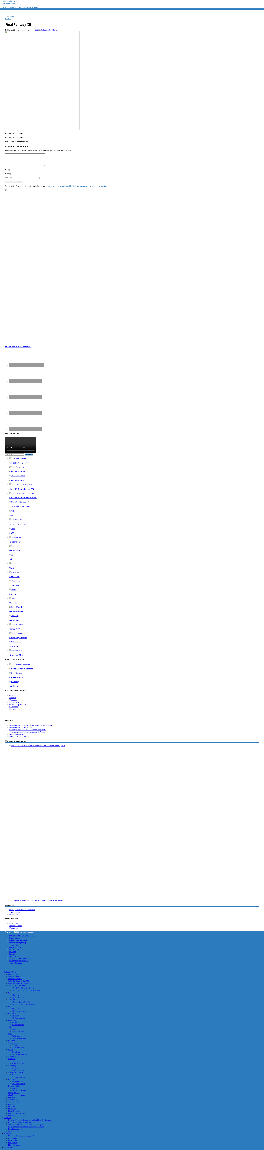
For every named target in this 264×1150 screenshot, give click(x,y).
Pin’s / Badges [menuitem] (13, 1111)
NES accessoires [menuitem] (18, 997)
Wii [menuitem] (9, 1027)
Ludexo (12, 954)
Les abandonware (16, 734)
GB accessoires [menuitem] (18, 1063)
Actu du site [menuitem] (12, 1140)
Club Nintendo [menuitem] (13, 1093)
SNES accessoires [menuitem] (19, 1011)
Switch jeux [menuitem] (16, 1052)
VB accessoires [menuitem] (18, 1047)
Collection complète (18, 462)
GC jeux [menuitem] (15, 1022)
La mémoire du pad (17, 949)
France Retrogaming (17, 942)
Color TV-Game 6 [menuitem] (14, 976)
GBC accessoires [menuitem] (18, 1070)
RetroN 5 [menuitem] (11, 1115)
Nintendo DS (15, 646)
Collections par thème (17, 704)
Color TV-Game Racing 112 (21, 489)
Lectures (12, 698)
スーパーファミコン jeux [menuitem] (21, 1002)
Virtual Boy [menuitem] (12, 1043)
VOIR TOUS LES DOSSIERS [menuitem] (18, 1131)
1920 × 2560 (34, 30)
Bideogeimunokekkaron (18, 961)
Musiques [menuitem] (12, 1109)
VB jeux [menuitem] (15, 1045)
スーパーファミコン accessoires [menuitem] (24, 1004)
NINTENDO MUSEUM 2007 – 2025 (22, 936)
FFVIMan (12, 952)
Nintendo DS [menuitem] (13, 1079)
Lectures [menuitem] (11, 1106)
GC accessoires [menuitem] (18, 1025)
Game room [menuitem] (12, 1099)
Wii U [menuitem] (10, 1034)
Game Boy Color (16, 628)
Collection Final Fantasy (50, 30)
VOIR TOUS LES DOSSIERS (19, 736)
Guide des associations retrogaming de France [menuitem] (26, 1127)
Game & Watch (16, 611)
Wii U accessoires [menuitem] (19, 1038)
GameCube (14, 550)
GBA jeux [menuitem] (15, 1074)
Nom (7, 170)
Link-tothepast (15, 947)
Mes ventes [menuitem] (12, 1143)
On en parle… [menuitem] (13, 1138)
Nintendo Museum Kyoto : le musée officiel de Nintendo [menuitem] (29, 1120)
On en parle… (14, 912)
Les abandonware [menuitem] (15, 1129)
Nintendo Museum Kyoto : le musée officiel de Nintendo (30, 725)
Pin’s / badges (14, 702)
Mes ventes (13, 928)
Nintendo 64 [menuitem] (13, 1013)
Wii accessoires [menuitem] (18, 1031)
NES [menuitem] (9, 993)
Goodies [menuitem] (11, 1104)
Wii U (12, 568)
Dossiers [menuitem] (7, 1118)
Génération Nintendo (18, 940)
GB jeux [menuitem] (15, 1061)
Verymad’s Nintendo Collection (21, 958)
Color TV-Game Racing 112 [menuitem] (18, 981)
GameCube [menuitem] (12, 1020)
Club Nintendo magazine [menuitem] (17, 1095)
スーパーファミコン (18, 524)
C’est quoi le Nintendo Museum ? (22, 910)
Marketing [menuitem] (12, 1097)
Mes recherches (15, 926)
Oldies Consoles (15, 963)
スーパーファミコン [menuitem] (15, 999)
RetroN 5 (12, 709)
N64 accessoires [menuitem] (18, 1018)
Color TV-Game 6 (17, 471)
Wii (10, 559)
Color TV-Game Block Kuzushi (23, 497)
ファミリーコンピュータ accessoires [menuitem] (26, 990)
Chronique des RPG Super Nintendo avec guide (27, 730)
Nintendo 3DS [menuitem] (13, 1086)
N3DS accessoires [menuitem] (19, 1090)
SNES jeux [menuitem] (16, 1009)
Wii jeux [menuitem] (15, 1029)
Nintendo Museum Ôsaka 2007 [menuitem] (20, 1122)
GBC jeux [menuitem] (15, 1068)
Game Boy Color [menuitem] (14, 1065)
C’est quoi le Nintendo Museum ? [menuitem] (21, 1136)
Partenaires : (14, 938)
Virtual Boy (14, 576)
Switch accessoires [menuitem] (19, 1054)
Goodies (12, 695)
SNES (11, 533)
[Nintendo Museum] (11, 1)
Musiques (13, 700)
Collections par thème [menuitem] (16, 1113)
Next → (8, 19)
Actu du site (13, 914)
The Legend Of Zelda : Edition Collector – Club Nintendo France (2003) (36, 900)
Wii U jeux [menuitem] (16, 1036)
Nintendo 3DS (16, 655)
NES (11, 515)
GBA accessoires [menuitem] (18, 1077)
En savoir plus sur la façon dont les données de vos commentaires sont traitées (76, 186)
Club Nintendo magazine (21, 668)
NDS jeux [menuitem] (15, 1081)
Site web (8, 178)
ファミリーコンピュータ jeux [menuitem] (23, 988)
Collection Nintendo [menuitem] (11, 972)
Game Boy (14, 620)
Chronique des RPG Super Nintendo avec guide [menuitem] (26, 1124)
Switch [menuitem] (10, 1050)
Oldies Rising (14, 956)
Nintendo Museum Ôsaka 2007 (21, 727)
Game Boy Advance (18, 637)
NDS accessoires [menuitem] (18, 1084)
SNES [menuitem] (10, 1006)
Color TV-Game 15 (17, 480)
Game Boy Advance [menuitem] (15, 1072)
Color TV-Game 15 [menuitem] (15, 979)
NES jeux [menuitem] (15, 995)
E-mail (7, 174)
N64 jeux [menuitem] (15, 1015)
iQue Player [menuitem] (12, 1040)
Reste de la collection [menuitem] (12, 1102)
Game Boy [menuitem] (12, 1059)
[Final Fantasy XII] (42, 129)
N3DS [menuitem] (14, 1088)
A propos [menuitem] (7, 1133)
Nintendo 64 (15, 541)
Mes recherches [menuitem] (14, 1145)
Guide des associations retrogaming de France (27, 732)
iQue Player (14, 585)
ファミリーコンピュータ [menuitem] (17, 985)
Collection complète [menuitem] (15, 974)
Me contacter (14, 923)
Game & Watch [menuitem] (13, 1056)
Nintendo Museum (10, 3)
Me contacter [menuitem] (9, 1147)
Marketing (14, 686)
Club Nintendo (16, 677)
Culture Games (15, 945)
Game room (13, 707)
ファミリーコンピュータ (20, 506)
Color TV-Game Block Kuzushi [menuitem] (19, 983)
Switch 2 (13, 602)
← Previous (9, 16)
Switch (12, 594)
